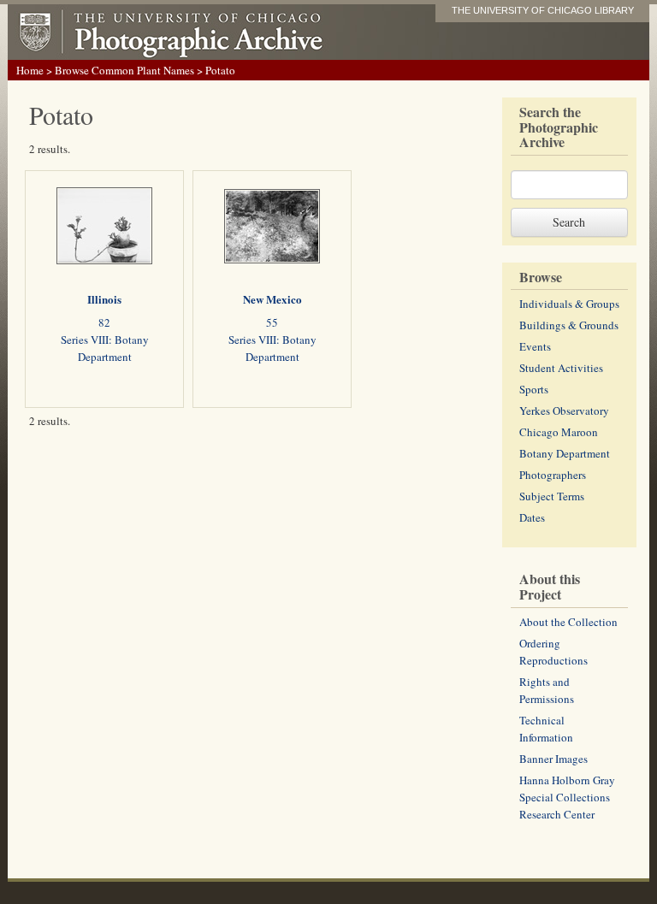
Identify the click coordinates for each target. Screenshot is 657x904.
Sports (533, 389)
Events (535, 346)
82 (104, 322)
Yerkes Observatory (564, 410)
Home (30, 70)
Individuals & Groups (569, 303)
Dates (532, 517)
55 (272, 322)
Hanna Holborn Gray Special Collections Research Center (567, 797)
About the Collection (568, 621)
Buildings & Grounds (569, 325)
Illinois (104, 299)
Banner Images (553, 758)
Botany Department (564, 453)
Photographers (552, 474)
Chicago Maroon (558, 432)
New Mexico (272, 299)
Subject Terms (551, 496)
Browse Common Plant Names (124, 70)
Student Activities (561, 367)
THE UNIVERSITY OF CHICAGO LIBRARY (543, 10)
